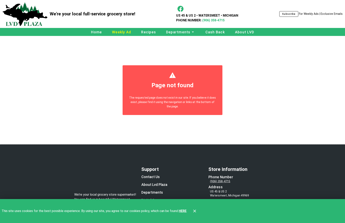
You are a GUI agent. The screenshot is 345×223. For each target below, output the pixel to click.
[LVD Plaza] (26, 14)
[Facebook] (180, 8)
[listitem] (150, 177)
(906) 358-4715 (213, 20)
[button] (180, 32)
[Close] (194, 211)
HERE (182, 211)
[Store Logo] (105, 178)
